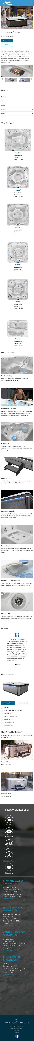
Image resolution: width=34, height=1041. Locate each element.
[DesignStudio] (17, 1021)
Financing (9, 873)
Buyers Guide (9, 849)
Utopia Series (18, 155)
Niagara (18, 190)
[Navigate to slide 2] (18, 664)
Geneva (18, 227)
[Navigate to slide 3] (19, 664)
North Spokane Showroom (13, 909)
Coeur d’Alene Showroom (12, 958)
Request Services (9, 861)
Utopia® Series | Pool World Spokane (7, 2)
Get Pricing (7, 44)
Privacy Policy (16, 1030)
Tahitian (18, 264)
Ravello (17, 339)
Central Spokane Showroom (14, 934)
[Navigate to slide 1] (16, 664)
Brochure (9, 837)
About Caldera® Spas (16, 1028)
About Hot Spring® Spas (16, 1026)
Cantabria (18, 153)
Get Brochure (7, 40)
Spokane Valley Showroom (13, 882)
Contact (16, 1032)
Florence (18, 301)
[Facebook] (17, 1036)
